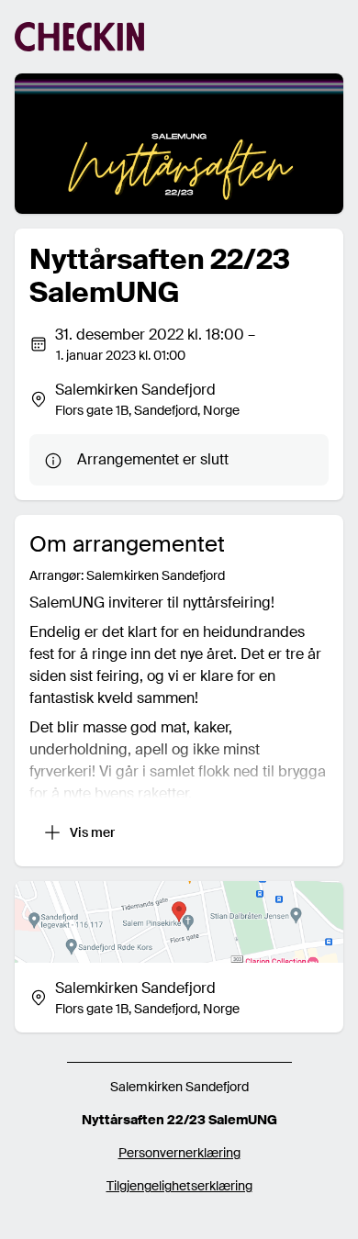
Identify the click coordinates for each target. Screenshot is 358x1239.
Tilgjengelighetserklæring (179, 1186)
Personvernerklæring (179, 1152)
